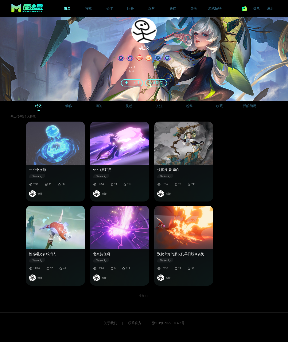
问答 (99, 106)
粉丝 (189, 106)
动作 (68, 106)
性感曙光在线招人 (42, 254)
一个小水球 (37, 170)
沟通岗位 (156, 83)
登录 (256, 8)
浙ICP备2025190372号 (168, 323)
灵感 (129, 106)
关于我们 (110, 323)
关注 (159, 106)
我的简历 (249, 106)
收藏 (219, 106)
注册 (270, 8)
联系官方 (134, 323)
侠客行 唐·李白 (168, 170)
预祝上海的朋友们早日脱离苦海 (181, 254)
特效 (38, 106)
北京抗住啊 (101, 254)
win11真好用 (102, 170)
